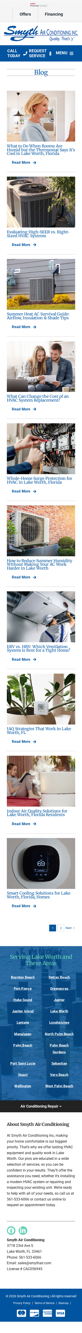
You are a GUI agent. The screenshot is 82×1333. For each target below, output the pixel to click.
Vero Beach (59, 1075)
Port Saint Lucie (23, 1063)
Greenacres (59, 989)
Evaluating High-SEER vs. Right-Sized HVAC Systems (38, 234)
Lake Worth (59, 1011)
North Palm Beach (59, 1034)
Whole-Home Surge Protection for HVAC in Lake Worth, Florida (39, 480)
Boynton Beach (23, 977)
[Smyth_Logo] (41, 26)
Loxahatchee (59, 1022)
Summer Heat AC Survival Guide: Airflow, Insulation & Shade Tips (38, 316)
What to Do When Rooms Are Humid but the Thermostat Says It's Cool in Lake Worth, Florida (41, 150)
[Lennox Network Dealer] (41, 4)
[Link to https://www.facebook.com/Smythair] (11, 1230)
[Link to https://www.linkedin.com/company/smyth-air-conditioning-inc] (23, 1230)
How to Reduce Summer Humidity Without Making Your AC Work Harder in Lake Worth (39, 564)
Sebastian (59, 1063)
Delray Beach (59, 977)
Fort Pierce (22, 989)
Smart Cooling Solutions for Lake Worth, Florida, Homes (38, 895)
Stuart (23, 1075)
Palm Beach (22, 1045)
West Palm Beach (59, 1086)
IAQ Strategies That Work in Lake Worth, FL (39, 730)
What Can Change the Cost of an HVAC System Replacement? (38, 398)
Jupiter (59, 1000)
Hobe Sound (22, 1000)
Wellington (22, 1086)
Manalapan (22, 1034)
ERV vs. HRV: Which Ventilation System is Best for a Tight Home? (38, 648)
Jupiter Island (22, 1011)
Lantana (23, 1022)
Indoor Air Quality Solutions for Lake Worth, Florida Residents (37, 813)
